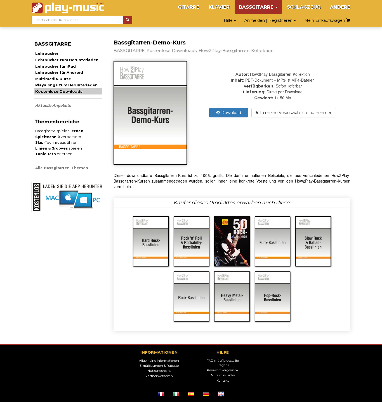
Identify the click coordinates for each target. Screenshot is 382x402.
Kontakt (222, 380)
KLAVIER (219, 7)
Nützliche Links (223, 375)
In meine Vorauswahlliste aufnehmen (296, 112)
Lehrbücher (46, 53)
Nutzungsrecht (159, 371)
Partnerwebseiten (159, 376)
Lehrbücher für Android (59, 72)
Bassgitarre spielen (59, 131)
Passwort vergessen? (223, 370)
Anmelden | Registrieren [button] (269, 20)
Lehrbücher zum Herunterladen (66, 60)
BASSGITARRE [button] (257, 7)
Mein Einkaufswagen (325, 20)
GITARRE (188, 7)
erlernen (53, 154)
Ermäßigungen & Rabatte (159, 366)
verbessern (58, 137)
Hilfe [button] (229, 20)
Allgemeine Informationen (159, 361)
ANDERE (340, 7)
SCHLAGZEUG (304, 7)
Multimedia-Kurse (53, 79)
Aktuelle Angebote (53, 105)
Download (230, 112)
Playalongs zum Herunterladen (66, 85)
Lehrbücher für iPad (55, 66)
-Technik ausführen (56, 142)
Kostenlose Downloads (58, 91)
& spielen (58, 148)
